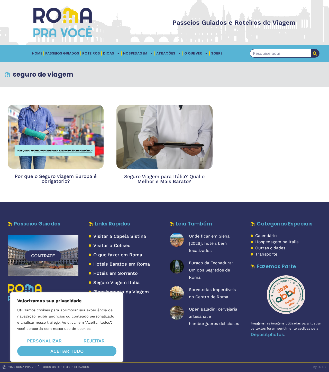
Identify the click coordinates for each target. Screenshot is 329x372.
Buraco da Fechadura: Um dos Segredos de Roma (211, 270)
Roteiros (91, 53)
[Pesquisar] (315, 53)
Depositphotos (267, 334)
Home (37, 53)
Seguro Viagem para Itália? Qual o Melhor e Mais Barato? (164, 179)
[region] (66, 327)
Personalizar (44, 340)
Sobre (216, 53)
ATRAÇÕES (165, 53)
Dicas (108, 53)
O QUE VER (193, 53)
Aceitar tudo (67, 351)
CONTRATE (43, 255)
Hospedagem (135, 53)
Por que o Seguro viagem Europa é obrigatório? (56, 178)
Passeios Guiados (62, 53)
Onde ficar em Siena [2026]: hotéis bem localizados (209, 243)
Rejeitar (94, 340)
